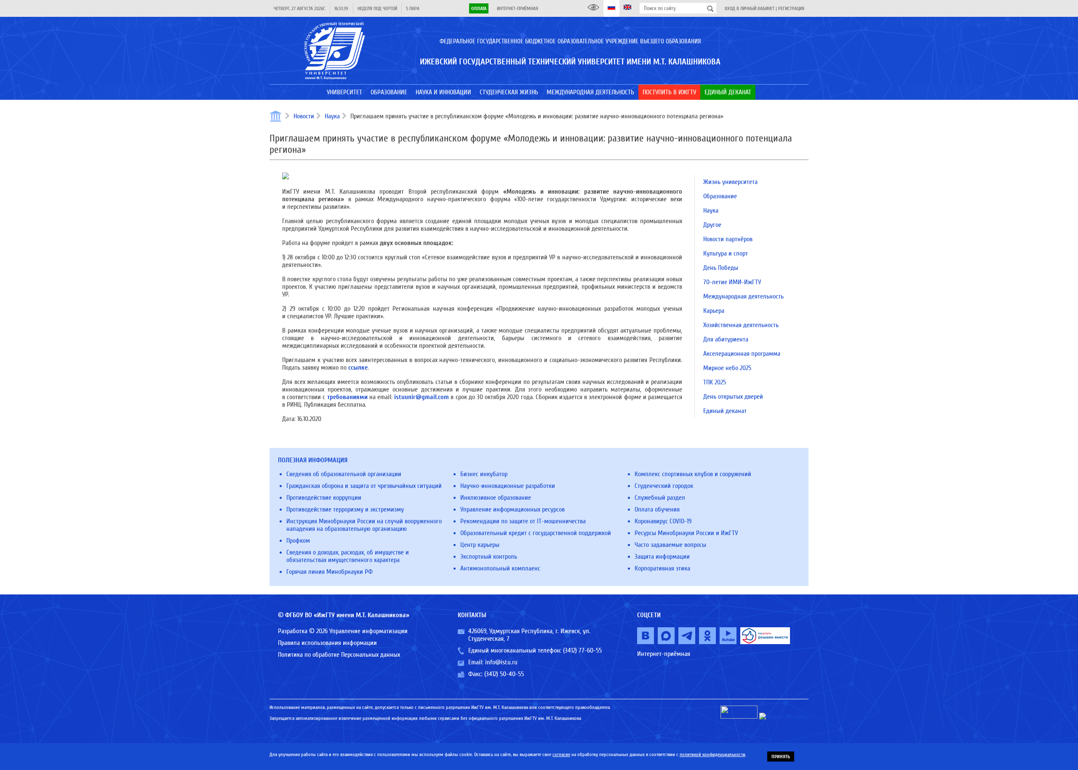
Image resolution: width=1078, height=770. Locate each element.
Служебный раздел (660, 497)
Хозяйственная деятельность (741, 325)
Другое (712, 225)
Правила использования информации (327, 643)
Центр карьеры (479, 545)
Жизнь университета (730, 182)
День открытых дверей (733, 396)
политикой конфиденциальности (712, 754)
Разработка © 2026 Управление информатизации (343, 631)
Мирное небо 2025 (727, 368)
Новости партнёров (727, 239)
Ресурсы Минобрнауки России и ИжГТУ (686, 533)
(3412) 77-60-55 (582, 650)
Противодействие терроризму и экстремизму (345, 509)
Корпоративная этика (662, 568)
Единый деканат (725, 411)
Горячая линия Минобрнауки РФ (329, 572)
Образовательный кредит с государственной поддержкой (535, 533)
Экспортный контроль (488, 556)
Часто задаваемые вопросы (670, 545)
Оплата (478, 8)
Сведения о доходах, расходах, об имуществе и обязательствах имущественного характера (347, 556)
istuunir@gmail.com (421, 397)
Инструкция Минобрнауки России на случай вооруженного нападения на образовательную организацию (364, 525)
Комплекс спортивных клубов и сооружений (693, 474)
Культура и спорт (725, 253)
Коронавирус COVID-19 (663, 521)
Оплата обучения (657, 509)
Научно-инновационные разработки (507, 486)
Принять (780, 756)
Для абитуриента (725, 339)
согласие (561, 754)
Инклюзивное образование (495, 497)
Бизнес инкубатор (483, 474)
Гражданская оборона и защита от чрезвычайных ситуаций (364, 486)
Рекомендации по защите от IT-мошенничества (523, 521)
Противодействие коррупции (323, 497)
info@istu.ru (501, 662)
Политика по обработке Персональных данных (339, 654)
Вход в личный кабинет (749, 8)
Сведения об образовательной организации (343, 474)
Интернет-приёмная (517, 8)
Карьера (713, 310)
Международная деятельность (743, 296)
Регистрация (791, 8)
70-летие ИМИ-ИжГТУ (732, 282)
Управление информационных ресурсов (512, 509)
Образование (720, 196)
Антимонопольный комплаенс (500, 568)
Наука (332, 116)
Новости (304, 116)
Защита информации (662, 556)
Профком (298, 540)
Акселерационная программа (741, 353)
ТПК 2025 (714, 382)
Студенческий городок (664, 486)
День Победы (720, 268)
